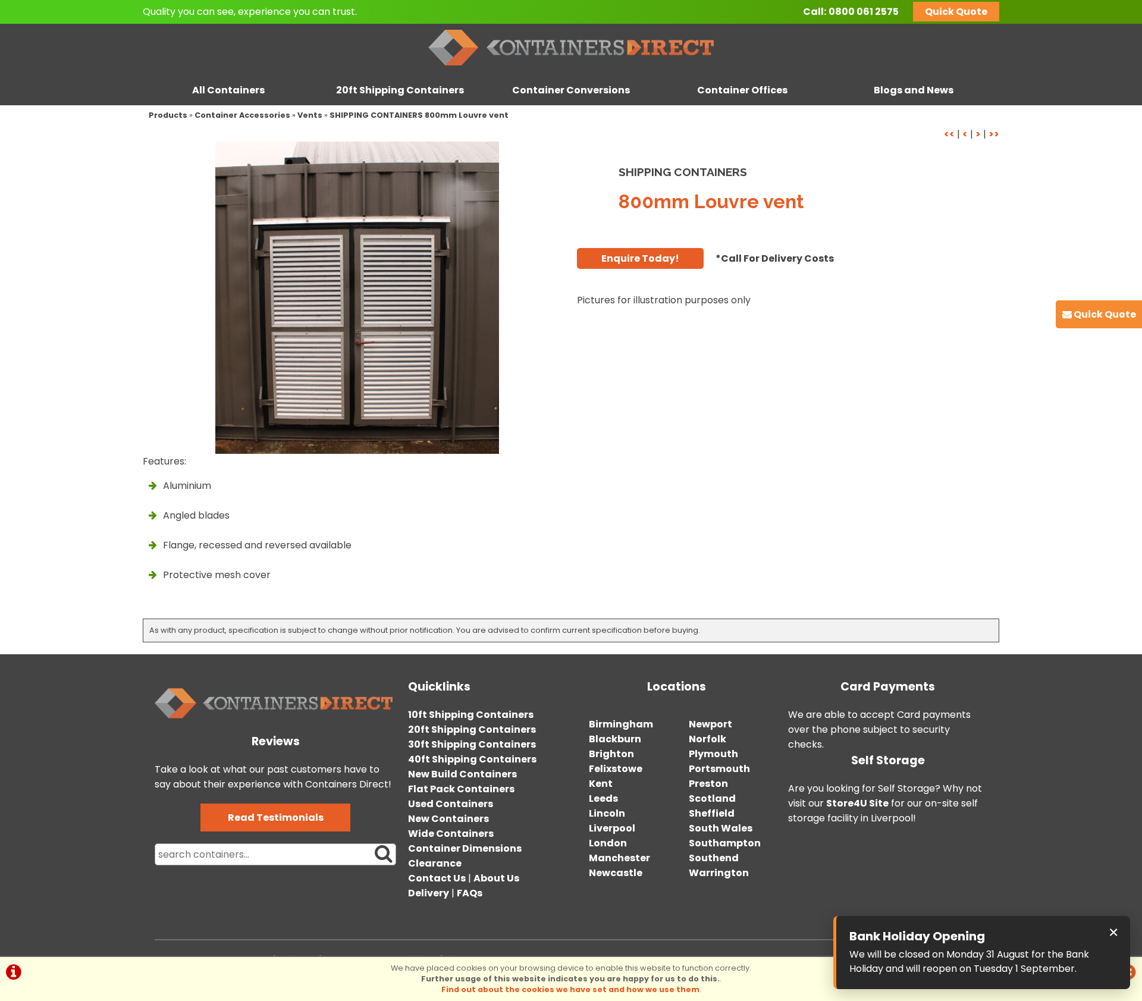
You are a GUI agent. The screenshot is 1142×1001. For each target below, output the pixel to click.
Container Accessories (242, 115)
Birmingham (621, 724)
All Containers (228, 90)
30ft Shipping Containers (472, 744)
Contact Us (437, 878)
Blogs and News (913, 90)
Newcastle (615, 873)
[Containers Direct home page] (571, 68)
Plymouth (713, 754)
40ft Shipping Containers (472, 759)
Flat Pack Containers (461, 789)
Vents (309, 115)
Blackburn (615, 739)
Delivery (428, 893)
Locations (676, 687)
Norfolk (707, 739)
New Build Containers (462, 774)
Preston (708, 783)
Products (168, 115)
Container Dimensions (465, 848)
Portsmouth (719, 769)
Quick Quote (956, 11)
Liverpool (612, 828)
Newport (710, 724)
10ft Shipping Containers (471, 714)
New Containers (448, 819)
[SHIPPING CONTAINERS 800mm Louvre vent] (357, 298)
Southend (714, 858)
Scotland (712, 798)
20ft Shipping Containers (400, 90)
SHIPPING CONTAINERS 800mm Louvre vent (419, 115)
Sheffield (712, 813)
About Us (496, 878)
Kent (601, 783)
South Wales (720, 828)
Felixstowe (615, 769)
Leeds (603, 798)
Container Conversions (571, 90)
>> (994, 134)
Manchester (619, 858)
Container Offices (742, 90)
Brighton (611, 754)
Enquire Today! (640, 258)
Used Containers (450, 804)
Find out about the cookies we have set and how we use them (570, 989)
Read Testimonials (276, 817)
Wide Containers (451, 833)
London (608, 843)
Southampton (725, 843)
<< (949, 134)
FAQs (469, 893)
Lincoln (607, 813)
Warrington (719, 873)
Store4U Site (857, 803)
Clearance (435, 863)
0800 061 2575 (864, 11)
